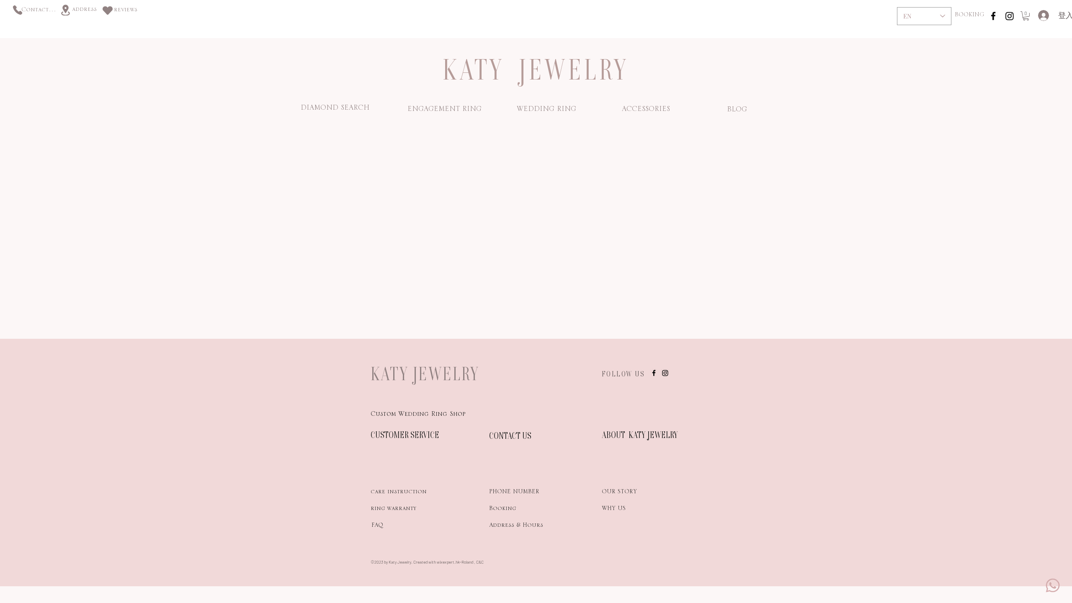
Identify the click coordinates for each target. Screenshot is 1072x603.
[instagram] (993, 15)
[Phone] (17, 10)
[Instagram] (1009, 15)
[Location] (65, 10)
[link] (1025, 16)
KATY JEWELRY (425, 373)
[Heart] (107, 10)
